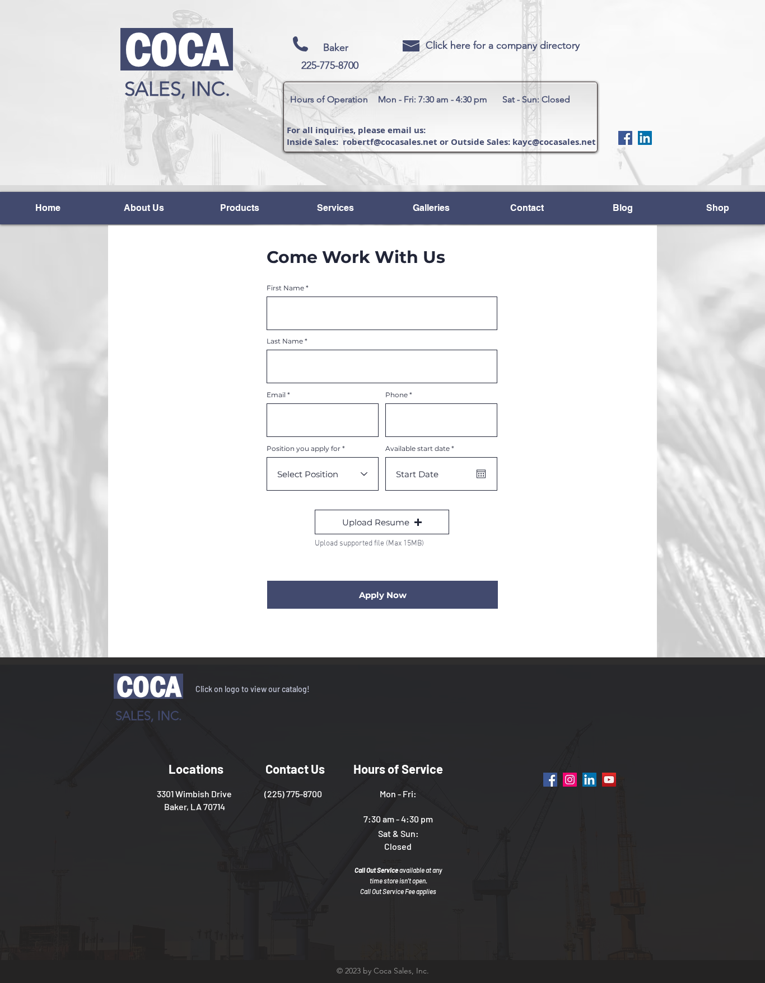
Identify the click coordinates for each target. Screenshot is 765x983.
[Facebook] (625, 138)
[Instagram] (570, 780)
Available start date (421, 448)
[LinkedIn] (645, 138)
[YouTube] (609, 780)
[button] (382, 522)
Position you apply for (303, 448)
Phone (396, 395)
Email (276, 395)
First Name (285, 288)
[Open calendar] (481, 473)
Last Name (285, 341)
